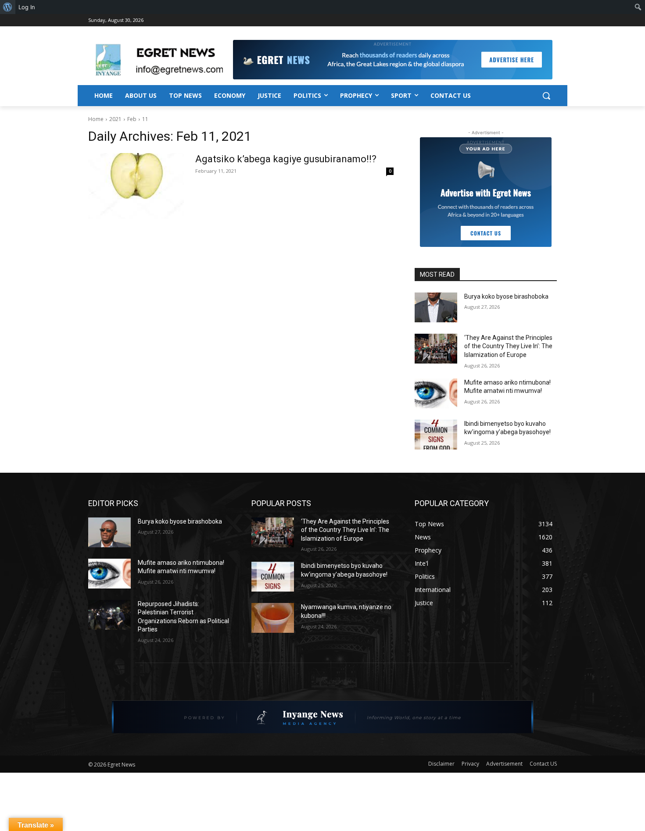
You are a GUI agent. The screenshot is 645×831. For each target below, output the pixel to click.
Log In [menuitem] (26, 7)
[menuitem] (7, 7)
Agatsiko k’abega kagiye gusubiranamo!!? (285, 158)
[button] (546, 95)
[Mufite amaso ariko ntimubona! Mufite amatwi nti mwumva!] (436, 393)
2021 (115, 119)
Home (96, 119)
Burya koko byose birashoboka (506, 296)
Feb (131, 119)
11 (145, 119)
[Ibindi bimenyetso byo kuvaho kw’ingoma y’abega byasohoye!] (436, 434)
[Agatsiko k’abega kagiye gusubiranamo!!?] (136, 186)
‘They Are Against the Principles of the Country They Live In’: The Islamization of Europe (508, 346)
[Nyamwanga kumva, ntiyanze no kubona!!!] (272, 618)
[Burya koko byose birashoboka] (436, 307)
